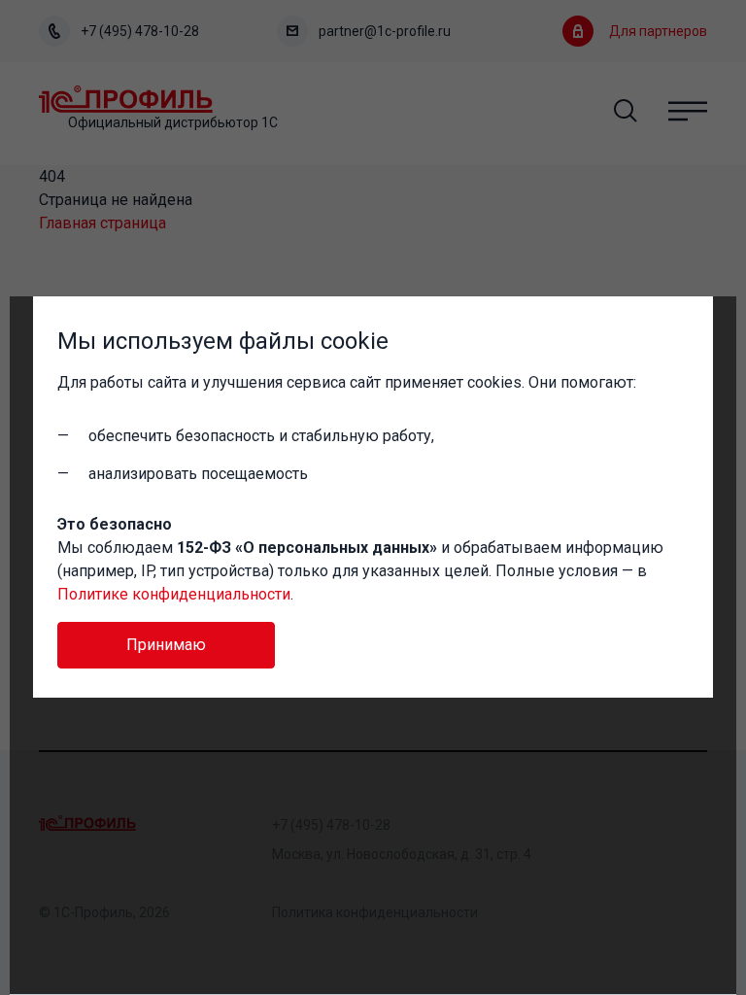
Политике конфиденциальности (173, 594)
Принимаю (166, 644)
